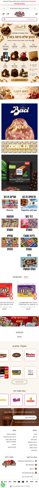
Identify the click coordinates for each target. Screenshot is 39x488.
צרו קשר (35, 437)
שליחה (7, 418)
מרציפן (14, 444)
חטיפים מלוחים (12, 447)
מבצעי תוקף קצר (17, 277)
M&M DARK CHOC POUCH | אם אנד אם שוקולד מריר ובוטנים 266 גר (28, 303)
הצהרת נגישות (33, 448)
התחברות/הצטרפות (19, 4)
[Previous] (34, 8)
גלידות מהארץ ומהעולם (10, 437)
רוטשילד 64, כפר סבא (28, 477)
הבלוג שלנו (34, 450)
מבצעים (19, 336)
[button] (17, 282)
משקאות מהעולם (11, 434)
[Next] (4, 8)
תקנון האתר (34, 439)
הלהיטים (26, 277)
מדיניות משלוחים (32, 442)
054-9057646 (30, 465)
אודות (35, 434)
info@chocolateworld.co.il (26, 461)
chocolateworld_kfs (28, 473)
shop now (19, 382)
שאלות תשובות (33, 445)
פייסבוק (32, 469)
